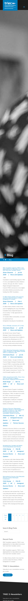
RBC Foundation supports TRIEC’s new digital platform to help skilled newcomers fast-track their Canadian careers (14, 269)
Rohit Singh (6, 382)
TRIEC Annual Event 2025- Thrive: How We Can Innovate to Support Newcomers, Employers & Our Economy (14, 378)
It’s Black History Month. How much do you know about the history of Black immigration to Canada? (13, 298)
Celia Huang (7, 449)
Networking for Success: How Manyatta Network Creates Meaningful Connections (13, 478)
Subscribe (7, 575)
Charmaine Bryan (8, 328)
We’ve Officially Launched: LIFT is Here (13, 325)
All (11, 384)
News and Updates (16, 275)
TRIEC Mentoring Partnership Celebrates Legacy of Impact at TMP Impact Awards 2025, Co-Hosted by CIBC (14, 351)
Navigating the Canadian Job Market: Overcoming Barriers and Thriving (12, 446)
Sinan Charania (8, 272)
